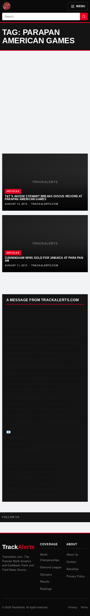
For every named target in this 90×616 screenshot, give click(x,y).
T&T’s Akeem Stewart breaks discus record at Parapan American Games (43, 198)
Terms (84, 607)
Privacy (72, 607)
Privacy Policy (75, 576)
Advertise (72, 569)
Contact (71, 562)
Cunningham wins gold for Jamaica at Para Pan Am (44, 259)
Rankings (46, 589)
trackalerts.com (44, 203)
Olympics (46, 574)
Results (45, 581)
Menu (80, 6)
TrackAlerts (18, 607)
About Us (72, 554)
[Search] (84, 16)
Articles (13, 191)
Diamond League (50, 567)
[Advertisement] (45, 102)
